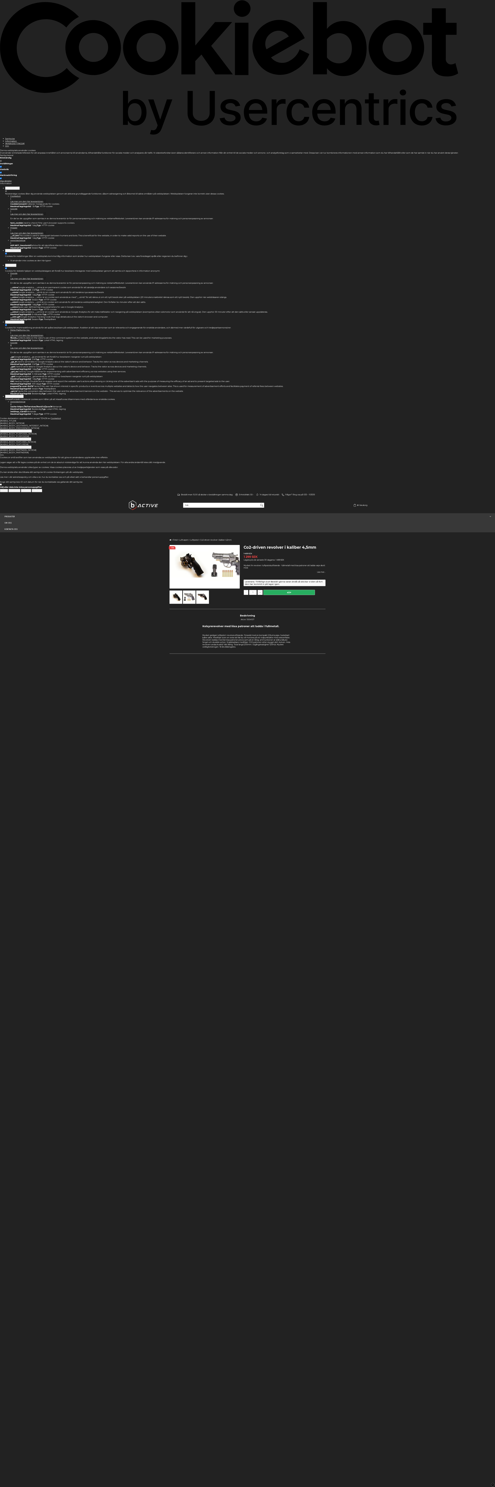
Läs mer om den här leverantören (26, 201)
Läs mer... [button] (321, 572)
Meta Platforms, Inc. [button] (20, 331)
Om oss (8, 523)
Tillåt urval (14, 490)
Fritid (175, 540)
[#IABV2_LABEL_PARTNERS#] (15, 447)
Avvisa (4, 490)
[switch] (1, 167)
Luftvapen (183, 540)
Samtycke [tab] (10, 138)
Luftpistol (194, 540)
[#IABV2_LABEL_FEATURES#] (15, 439)
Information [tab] (11, 141)
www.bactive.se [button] (17, 241)
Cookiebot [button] (15, 197)
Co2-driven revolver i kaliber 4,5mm (216, 540)
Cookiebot (56, 418)
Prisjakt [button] (13, 229)
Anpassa (26, 490)
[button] (359, 505)
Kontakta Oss (11, 529)
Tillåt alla (37, 490)
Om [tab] (7, 146)
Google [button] (13, 210)
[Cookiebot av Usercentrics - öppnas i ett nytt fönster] (229, 134)
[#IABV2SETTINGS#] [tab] (15, 143)
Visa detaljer (6, 181)
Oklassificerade (14, 396)
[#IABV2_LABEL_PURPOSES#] (16, 431)
